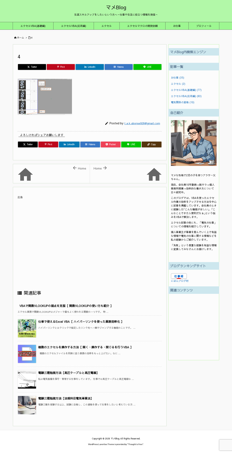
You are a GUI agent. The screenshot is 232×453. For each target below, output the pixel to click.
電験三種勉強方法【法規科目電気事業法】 (65, 398)
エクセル (178, 83)
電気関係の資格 (182, 102)
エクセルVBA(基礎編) (186, 90)
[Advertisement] (90, 244)
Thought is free (135, 444)
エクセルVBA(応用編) (186, 96)
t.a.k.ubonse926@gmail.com (142, 123)
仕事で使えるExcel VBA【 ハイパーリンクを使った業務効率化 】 (81, 321)
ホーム (20, 37)
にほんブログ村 (180, 281)
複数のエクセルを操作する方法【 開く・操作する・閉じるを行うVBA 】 (85, 347)
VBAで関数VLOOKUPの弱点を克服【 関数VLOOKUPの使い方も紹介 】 (66, 306)
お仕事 (177, 77)
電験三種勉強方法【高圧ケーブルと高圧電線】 (68, 373)
